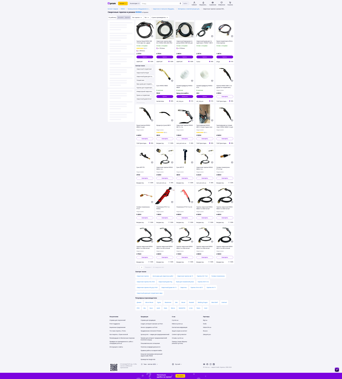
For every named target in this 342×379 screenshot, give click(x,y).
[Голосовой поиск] (180, 3)
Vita (144, 308)
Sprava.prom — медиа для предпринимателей (155, 334)
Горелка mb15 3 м (203, 282)
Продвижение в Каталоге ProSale (151, 331)
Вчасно (205, 331)
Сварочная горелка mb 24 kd (146, 282)
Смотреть (225, 96)
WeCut (173, 308)
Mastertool (168, 302)
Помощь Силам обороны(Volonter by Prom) (179, 342)
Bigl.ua (205, 320)
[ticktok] (214, 364)
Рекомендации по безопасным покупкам (122, 338)
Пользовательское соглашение (150, 343)
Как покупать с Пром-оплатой (119, 334)
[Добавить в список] (152, 36)
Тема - (148, 364)
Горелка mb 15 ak (202, 276)
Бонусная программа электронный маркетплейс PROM (151, 355)
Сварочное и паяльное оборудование (164, 9)
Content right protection (179, 334)
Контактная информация (179, 327)
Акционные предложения (117, 327)
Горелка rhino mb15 (197, 287)
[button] (144, 57)
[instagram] (210, 364)
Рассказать (180, 376)
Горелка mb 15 (211, 287)
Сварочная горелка (143, 276)
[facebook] (207, 364)
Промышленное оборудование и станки (139, 9)
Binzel (183, 302)
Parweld (191, 302)
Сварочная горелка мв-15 (185, 276)
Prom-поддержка (115, 324)
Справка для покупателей (117, 320)
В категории (134, 3)
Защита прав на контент (179, 331)
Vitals (165, 308)
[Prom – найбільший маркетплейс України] (112, 3)
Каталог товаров (113, 9)
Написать (185, 96)
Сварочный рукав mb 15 (168, 287)
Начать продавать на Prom (149, 327)
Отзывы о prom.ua (177, 338)
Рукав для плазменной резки (185, 282)
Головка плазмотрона (218, 276)
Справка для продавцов (148, 320)
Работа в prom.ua (177, 324)
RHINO (123, 9)
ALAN (158, 308)
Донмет (139, 302)
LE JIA (191, 308)
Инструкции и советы (116, 347)
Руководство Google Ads (148, 359)
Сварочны (183, 287)
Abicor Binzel (149, 302)
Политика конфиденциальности (150, 347)
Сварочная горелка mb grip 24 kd (147, 287)
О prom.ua (175, 320)
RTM (138, 308)
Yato (176, 302)
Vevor (151, 308)
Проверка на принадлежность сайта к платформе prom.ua (121, 342)
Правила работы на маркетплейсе (151, 350)
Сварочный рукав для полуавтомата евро (149, 293)
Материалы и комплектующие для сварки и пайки (189, 9)
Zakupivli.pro (207, 334)
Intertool (224, 302)
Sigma (159, 302)
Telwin (198, 308)
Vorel (205, 308)
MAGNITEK (182, 308)
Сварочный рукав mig (165, 282)
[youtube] (204, 364)
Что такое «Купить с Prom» (118, 331)
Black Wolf (215, 302)
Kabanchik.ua (207, 327)
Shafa (204, 324)
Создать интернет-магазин (149, 324)
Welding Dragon (203, 302)
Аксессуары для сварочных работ (163, 276)
